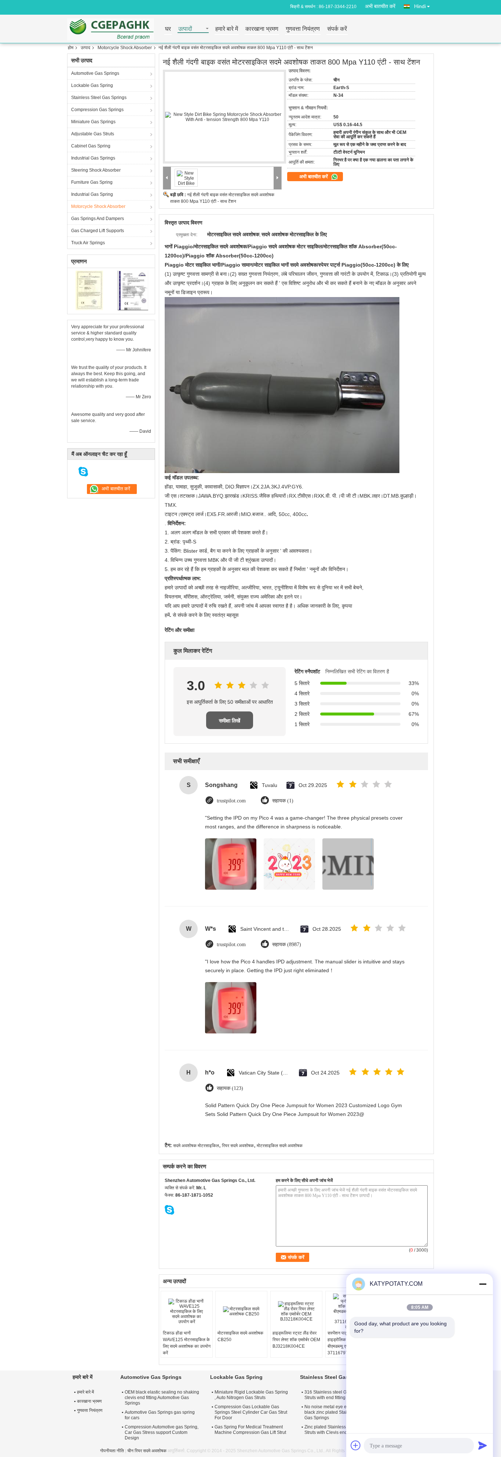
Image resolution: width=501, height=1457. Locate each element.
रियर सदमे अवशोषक (238, 1145)
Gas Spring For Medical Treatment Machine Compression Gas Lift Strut (250, 1429)
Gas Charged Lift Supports (97, 230)
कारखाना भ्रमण (261, 29)
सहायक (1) (282, 800)
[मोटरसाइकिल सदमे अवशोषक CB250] (241, 1311)
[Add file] (356, 1445)
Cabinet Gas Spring (90, 146)
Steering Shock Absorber (96, 170)
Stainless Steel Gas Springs (99, 97)
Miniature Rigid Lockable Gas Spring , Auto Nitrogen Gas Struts (251, 1395)
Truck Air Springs (88, 242)
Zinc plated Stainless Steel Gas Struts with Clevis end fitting (335, 1429)
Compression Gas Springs (97, 109)
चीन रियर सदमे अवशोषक (147, 1450)
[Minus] (482, 1284)
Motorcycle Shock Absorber (125, 47)
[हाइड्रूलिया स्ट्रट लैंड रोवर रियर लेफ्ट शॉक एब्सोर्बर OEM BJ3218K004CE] (296, 1311)
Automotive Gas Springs (95, 73)
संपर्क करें (337, 29)
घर (168, 29)
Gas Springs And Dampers (97, 218)
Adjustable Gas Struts (92, 133)
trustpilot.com (231, 800)
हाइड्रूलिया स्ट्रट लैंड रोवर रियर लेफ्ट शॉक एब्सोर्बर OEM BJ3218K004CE (296, 1339)
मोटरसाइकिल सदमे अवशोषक (280, 1145)
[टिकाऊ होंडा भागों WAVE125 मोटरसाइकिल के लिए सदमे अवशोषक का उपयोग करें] (186, 1311)
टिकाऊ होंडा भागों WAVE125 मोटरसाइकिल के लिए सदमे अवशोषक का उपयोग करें (187, 1342)
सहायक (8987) (286, 944)
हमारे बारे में (226, 29)
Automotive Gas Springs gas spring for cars (160, 1415)
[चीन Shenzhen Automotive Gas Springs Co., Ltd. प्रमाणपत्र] (89, 290)
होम (70, 47)
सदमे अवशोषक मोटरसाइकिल (196, 1145)
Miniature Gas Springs (93, 121)
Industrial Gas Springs (93, 158)
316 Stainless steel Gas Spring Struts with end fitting (335, 1395)
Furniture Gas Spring (92, 182)
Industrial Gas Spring (92, 194)
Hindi (420, 6)
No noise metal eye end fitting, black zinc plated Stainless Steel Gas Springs (336, 1412)
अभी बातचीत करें (380, 6)
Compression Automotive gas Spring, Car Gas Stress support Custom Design (161, 1432)
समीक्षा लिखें (229, 721)
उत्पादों (185, 29)
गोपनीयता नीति (112, 1450)
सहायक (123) (230, 1088)
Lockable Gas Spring (92, 85)
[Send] (483, 1445)
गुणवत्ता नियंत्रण (303, 29)
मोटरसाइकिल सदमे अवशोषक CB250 (240, 1336)
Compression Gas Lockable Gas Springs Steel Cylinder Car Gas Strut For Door (251, 1412)
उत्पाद (85, 47)
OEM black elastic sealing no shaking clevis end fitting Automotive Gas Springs (162, 1398)
